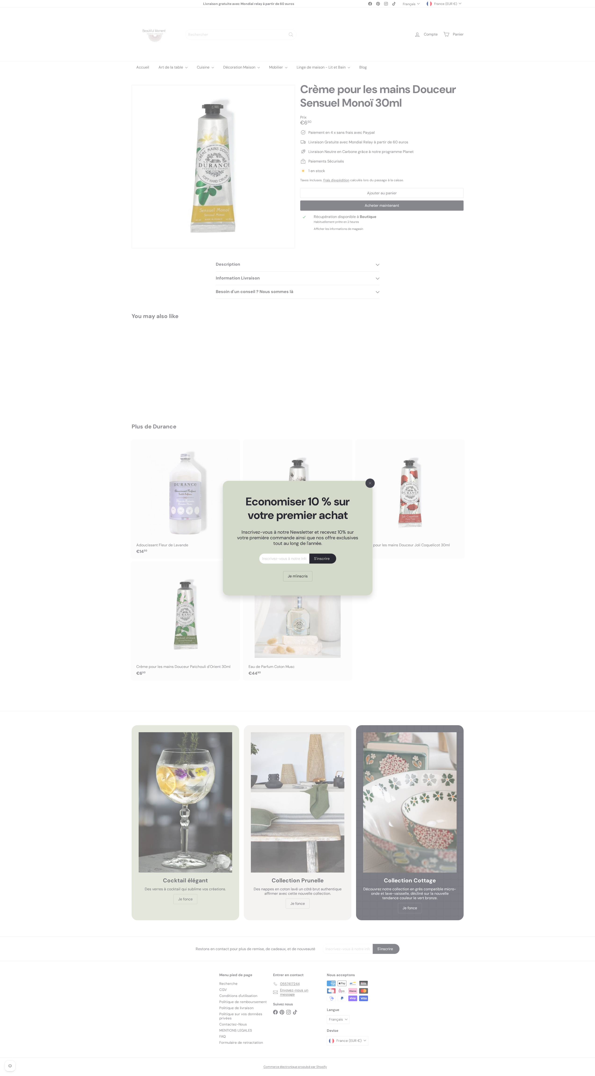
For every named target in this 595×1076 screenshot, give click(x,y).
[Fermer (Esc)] (370, 483)
